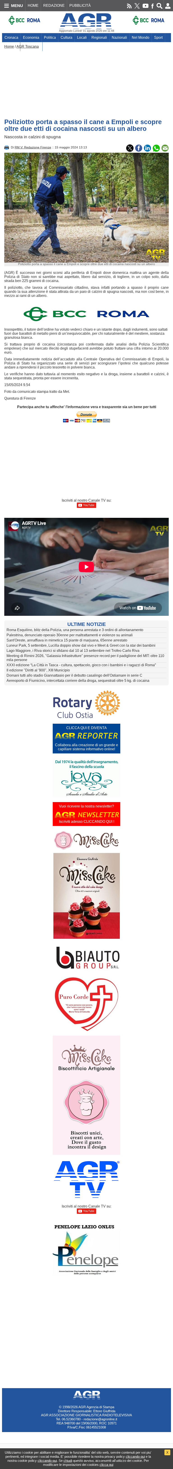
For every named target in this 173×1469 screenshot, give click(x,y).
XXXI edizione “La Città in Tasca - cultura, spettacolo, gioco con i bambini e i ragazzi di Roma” (81, 665)
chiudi (68, 1460)
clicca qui (106, 1465)
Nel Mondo (140, 37)
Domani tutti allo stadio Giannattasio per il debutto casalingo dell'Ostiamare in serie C (74, 675)
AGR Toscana (27, 46)
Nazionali (119, 37)
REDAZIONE (54, 5)
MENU (17, 5)
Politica (50, 37)
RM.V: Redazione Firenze (33, 147)
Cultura (66, 37)
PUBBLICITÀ (80, 5)
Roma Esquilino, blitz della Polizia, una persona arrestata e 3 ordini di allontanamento (75, 630)
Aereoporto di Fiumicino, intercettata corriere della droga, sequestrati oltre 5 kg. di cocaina (78, 680)
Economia (31, 37)
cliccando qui (135, 1456)
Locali (82, 37)
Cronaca (11, 37)
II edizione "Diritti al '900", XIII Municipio (38, 670)
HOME (33, 5)
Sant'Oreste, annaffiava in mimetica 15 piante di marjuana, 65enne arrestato (67, 640)
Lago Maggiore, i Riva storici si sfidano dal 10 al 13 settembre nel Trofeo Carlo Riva (73, 651)
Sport (158, 37)
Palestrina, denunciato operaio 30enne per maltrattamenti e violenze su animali (70, 635)
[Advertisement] (86, 82)
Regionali (99, 37)
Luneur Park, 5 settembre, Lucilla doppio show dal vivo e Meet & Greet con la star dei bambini (81, 645)
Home (9, 46)
